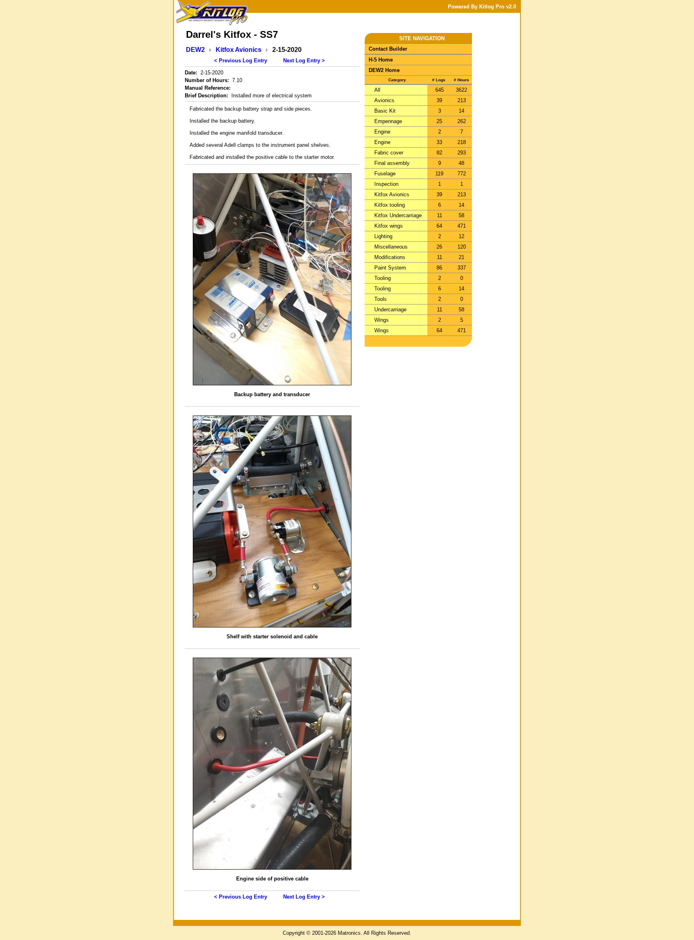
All (377, 90)
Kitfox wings (388, 226)
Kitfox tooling (389, 205)
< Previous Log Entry (240, 61)
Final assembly (392, 163)
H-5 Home (381, 60)
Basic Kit (385, 111)
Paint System (390, 268)
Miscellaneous (391, 247)
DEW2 (195, 49)
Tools (380, 299)
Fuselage (385, 174)
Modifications (389, 257)
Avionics (384, 100)
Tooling (382, 278)
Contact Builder (388, 49)
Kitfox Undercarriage (398, 215)
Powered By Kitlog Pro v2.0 (482, 7)
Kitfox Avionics (238, 49)
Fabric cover (388, 153)
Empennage (388, 121)
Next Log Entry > (304, 61)
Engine (382, 132)
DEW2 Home (384, 70)
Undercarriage (390, 309)
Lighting (383, 236)
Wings (381, 320)
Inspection (386, 184)
